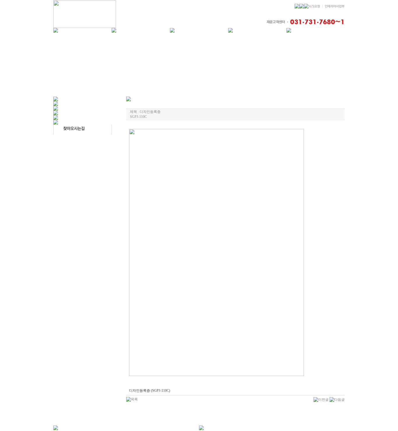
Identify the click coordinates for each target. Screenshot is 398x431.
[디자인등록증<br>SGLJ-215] (337, 399)
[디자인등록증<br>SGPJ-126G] (321, 399)
